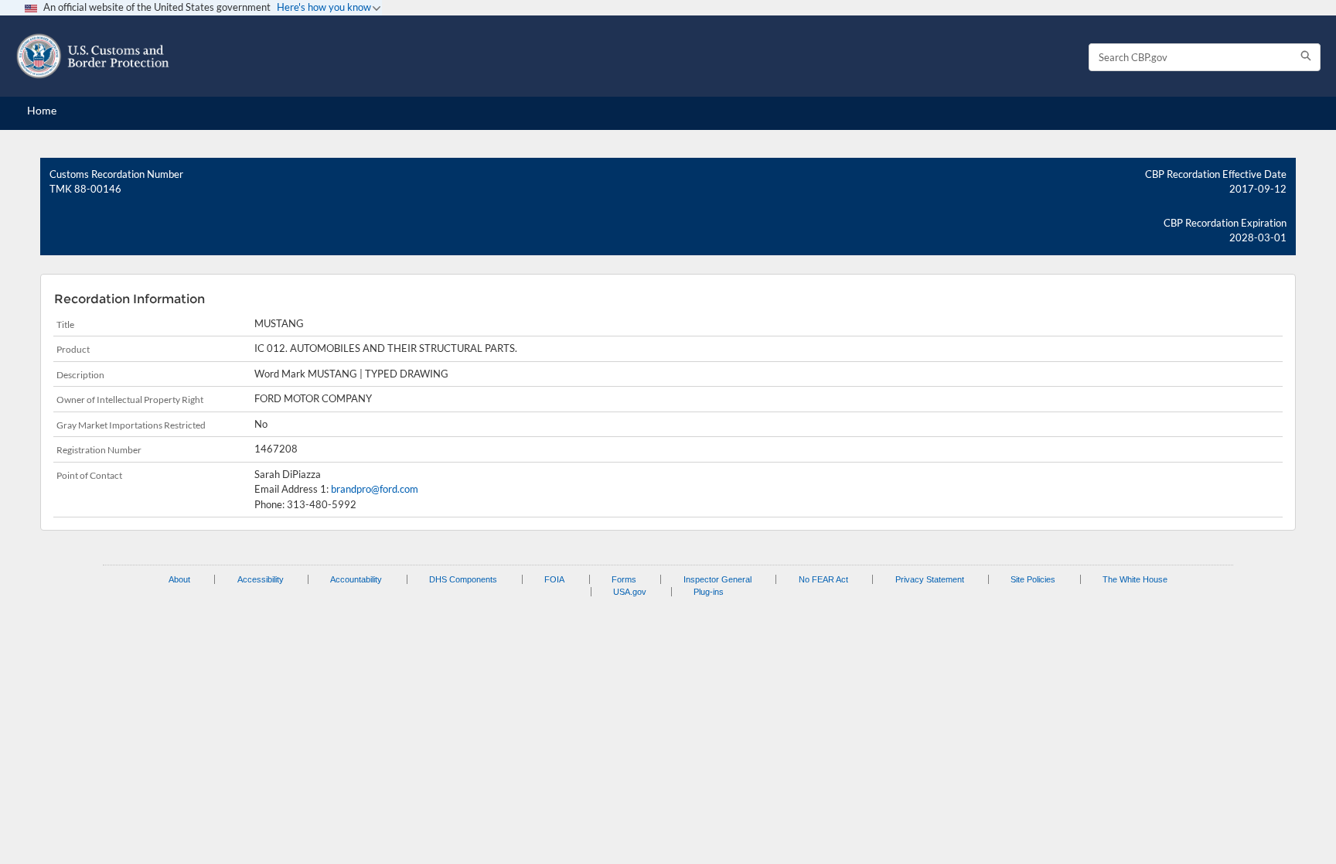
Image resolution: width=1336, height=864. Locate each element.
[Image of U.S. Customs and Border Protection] (92, 56)
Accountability (356, 579)
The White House (1135, 579)
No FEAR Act (823, 579)
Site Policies (1033, 579)
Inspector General (717, 579)
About (179, 579)
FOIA (554, 579)
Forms (624, 579)
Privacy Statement (929, 579)
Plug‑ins (709, 591)
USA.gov (629, 591)
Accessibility (260, 579)
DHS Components (463, 579)
